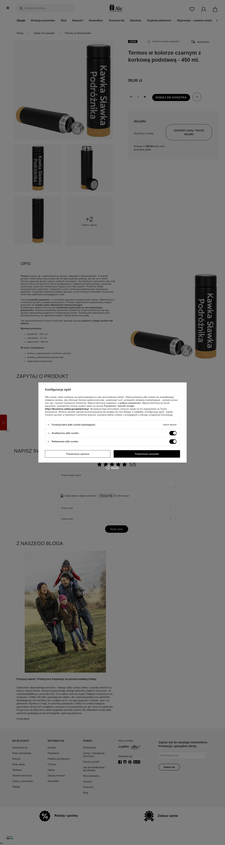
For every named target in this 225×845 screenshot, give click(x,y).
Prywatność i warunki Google (119, 406)
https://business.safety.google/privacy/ (67, 409)
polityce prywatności (130, 403)
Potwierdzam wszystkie (147, 454)
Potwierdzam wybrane (77, 454)
